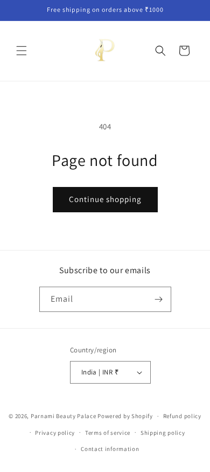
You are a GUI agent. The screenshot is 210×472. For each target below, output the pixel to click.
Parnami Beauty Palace (63, 416)
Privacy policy (55, 432)
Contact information (110, 449)
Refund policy (182, 416)
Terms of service (107, 432)
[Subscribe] (159, 299)
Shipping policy (163, 432)
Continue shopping (105, 199)
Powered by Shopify (125, 416)
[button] (21, 51)
